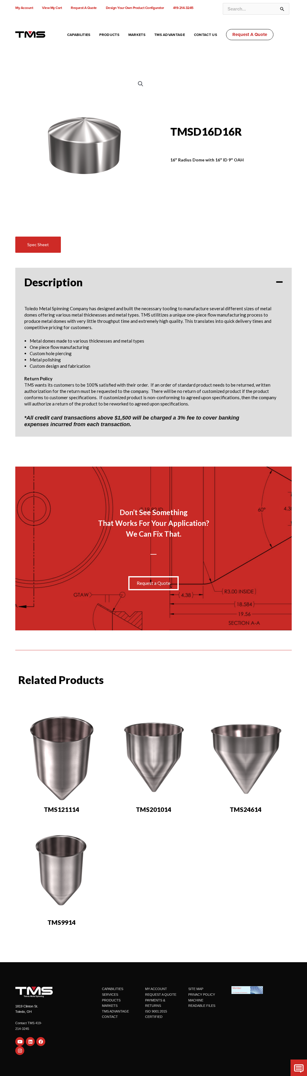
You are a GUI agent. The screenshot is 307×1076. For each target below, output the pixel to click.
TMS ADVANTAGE (115, 1011)
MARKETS (110, 1005)
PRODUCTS (111, 1000)
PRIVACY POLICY (201, 994)
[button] (249, 34)
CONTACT (110, 1017)
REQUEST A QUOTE (160, 994)
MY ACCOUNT (156, 989)
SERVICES (110, 994)
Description (53, 282)
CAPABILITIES (112, 989)
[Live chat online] (299, 1068)
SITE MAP (195, 989)
